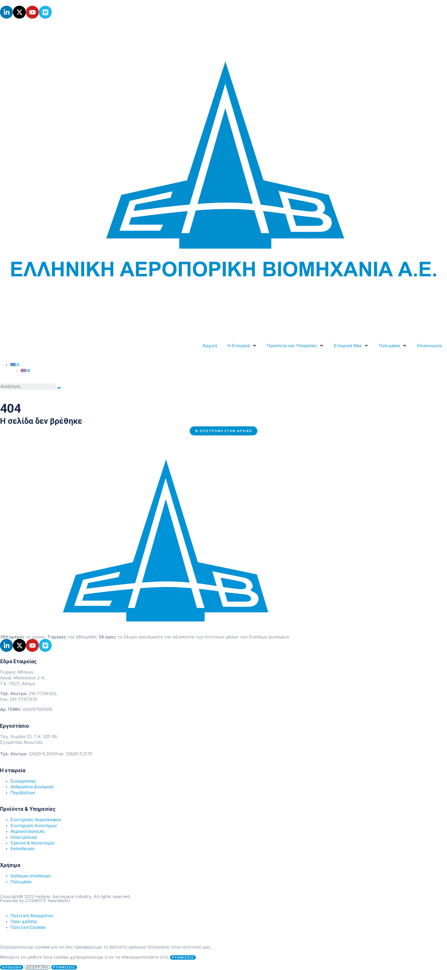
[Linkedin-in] (6, 12)
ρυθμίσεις (183, 957)
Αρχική (209, 345)
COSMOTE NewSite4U (47, 900)
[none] (228, 368)
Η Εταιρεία (238, 345)
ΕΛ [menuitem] (17, 365)
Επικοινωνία (429, 345)
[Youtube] (32, 12)
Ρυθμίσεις (64, 967)
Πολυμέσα (389, 345)
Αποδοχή (11, 967)
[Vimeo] (45, 12)
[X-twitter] (19, 12)
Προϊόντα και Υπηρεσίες (292, 345)
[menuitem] (14, 365)
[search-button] (59, 387)
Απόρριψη (37, 967)
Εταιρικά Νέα (348, 345)
